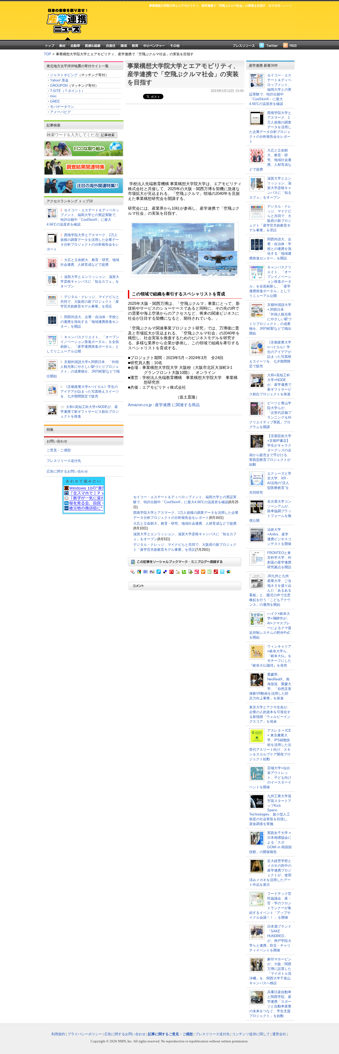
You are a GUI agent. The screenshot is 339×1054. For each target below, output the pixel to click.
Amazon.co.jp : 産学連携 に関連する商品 (164, 405)
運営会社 (279, 1034)
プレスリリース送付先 (64, 461)
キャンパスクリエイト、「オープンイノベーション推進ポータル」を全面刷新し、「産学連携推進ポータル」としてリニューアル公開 (270, 281)
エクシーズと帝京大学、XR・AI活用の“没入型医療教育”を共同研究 (270, 482)
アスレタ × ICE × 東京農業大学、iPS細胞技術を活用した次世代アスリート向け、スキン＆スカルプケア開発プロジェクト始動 (270, 744)
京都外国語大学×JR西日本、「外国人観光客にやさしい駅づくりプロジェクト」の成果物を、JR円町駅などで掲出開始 (270, 319)
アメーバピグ (60, 112)
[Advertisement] (193, 23)
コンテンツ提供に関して (251, 1034)
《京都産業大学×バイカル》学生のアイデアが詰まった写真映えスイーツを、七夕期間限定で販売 (89, 391)
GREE (55, 101)
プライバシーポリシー (85, 1034)
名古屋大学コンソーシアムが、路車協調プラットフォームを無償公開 (270, 511)
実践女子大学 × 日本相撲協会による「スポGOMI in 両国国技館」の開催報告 (270, 842)
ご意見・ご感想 (59, 450)
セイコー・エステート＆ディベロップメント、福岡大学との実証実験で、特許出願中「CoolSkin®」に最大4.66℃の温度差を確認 (270, 89)
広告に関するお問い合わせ (67, 471)
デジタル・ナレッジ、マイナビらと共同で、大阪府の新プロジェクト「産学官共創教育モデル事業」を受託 (89, 301)
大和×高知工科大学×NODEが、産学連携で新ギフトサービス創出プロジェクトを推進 (89, 411)
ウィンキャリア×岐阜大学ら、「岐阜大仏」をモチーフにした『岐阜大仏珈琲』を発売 (270, 655)
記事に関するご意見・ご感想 (170, 1034)
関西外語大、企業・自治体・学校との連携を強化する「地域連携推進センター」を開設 (89, 321)
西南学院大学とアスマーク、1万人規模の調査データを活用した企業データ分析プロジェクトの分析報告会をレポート (270, 127)
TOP (47, 54)
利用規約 (58, 1034)
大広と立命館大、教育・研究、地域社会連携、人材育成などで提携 (185, 523)
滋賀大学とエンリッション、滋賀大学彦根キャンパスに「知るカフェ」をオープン (89, 281)
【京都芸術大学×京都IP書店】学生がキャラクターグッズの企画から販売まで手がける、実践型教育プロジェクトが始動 (270, 450)
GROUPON (59, 86)
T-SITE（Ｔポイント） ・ (66, 93)
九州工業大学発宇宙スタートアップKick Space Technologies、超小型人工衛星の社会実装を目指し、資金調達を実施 (270, 810)
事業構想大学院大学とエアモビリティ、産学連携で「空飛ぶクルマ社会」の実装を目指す (183, 74)
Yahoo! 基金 (59, 80)
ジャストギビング (64, 75)
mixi (53, 96)
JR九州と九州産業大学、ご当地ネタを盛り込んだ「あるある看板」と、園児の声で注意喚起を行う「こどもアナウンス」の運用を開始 (270, 590)
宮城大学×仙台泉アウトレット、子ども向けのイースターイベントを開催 (270, 777)
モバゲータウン (62, 107)
